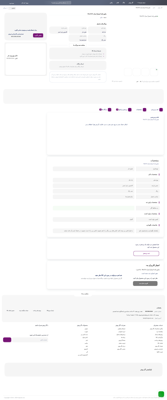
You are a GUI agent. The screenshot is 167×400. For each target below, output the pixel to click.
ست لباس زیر (84, 334)
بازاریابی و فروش (158, 349)
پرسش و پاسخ (123, 109)
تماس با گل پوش (121, 349)
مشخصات (139, 109)
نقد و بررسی (154, 109)
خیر (137, 81)
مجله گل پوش (122, 340)
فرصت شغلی (122, 343)
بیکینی (86, 343)
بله (140, 81)
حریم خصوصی (121, 331)
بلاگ (124, 2)
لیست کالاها (160, 352)
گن (87, 352)
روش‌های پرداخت (158, 340)
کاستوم (86, 349)
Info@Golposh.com (148, 318)
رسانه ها (123, 337)
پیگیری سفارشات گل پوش (156, 328)
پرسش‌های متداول (120, 334)
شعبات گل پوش (159, 346)
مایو (154, 7)
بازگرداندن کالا (159, 337)
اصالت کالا (160, 343)
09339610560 (12, 58)
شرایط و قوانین (121, 328)
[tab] (156, 109)
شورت (86, 331)
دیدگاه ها (104, 109)
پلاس (111, 2)
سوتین (86, 328)
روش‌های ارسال (159, 334)
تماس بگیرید (38, 35)
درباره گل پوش (121, 346)
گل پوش (131, 2)
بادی (87, 340)
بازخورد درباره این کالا (117, 81)
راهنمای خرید (159, 331)
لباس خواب (85, 337)
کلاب (117, 2)
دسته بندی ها (142, 2)
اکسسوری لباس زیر (83, 355)
